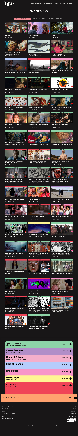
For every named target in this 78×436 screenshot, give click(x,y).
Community (38, 4)
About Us (74, 406)
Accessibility (73, 410)
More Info (70, 4)
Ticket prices (73, 411)
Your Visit (74, 408)
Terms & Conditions (72, 418)
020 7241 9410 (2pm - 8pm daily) (8, 413)
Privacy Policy (73, 415)
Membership (49, 4)
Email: (3, 416)
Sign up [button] (71, 397)
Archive (56, 4)
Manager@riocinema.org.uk (7, 418)
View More (65, 344)
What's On (31, 4)
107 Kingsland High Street (7, 406)
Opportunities (73, 413)
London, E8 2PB (5, 408)
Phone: (3, 411)
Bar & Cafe (62, 4)
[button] (75, 3)
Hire (44, 4)
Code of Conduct (72, 416)
